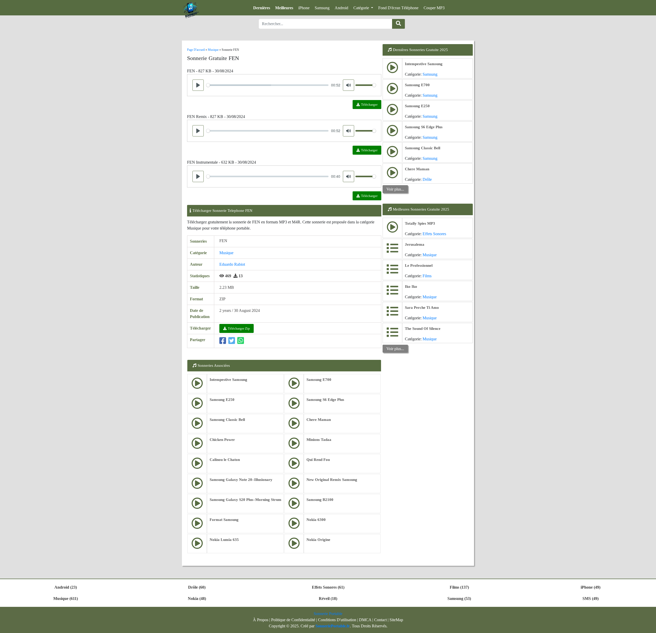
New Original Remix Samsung (331, 480)
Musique (226, 253)
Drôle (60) (197, 587)
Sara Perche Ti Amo (422, 307)
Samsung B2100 (319, 500)
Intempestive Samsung (228, 380)
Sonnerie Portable (328, 613)
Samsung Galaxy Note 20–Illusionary (241, 480)
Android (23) (65, 587)
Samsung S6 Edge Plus (325, 400)
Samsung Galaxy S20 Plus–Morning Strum (245, 500)
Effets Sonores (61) (328, 587)
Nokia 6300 (316, 520)
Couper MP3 (434, 8)
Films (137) (459, 587)
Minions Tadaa (318, 440)
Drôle (427, 179)
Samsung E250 (222, 400)
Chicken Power (222, 440)
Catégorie (361, 8)
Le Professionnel (419, 265)
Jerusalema (414, 244)
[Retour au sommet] (649, 626)
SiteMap (396, 620)
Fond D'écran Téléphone (398, 8)
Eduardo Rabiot (232, 264)
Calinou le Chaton (225, 460)
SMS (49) (590, 598)
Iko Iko (411, 286)
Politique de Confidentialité (293, 620)
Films (427, 276)
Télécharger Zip (239, 328)
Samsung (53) (459, 598)
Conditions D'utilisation (337, 620)
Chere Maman (318, 420)
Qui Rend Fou (318, 460)
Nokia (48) (197, 598)
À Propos (260, 620)
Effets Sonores (434, 234)
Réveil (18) (328, 598)
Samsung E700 (318, 380)
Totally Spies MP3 (420, 223)
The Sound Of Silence (422, 329)
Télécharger (369, 104)
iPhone (304, 8)
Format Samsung (224, 520)
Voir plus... (395, 189)
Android (341, 8)
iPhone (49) (590, 587)
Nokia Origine (318, 540)
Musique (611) (65, 598)
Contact (380, 620)
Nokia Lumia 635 (224, 540)
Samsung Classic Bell (227, 420)
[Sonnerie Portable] (191, 10)
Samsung (322, 8)
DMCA (365, 620)
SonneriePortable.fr (332, 626)
